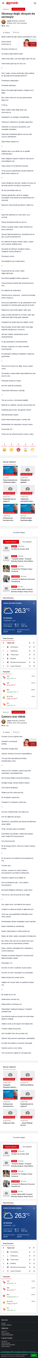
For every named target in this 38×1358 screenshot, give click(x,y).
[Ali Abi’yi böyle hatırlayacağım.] (27, 512)
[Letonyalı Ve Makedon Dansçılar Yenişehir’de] (19, 579)
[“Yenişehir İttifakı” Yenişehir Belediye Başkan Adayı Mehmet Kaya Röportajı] (19, 559)
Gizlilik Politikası (6, 1325)
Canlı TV (4, 1331)
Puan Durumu (5, 1346)
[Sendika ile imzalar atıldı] (19, 549)
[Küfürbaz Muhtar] (27, 1079)
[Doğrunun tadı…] (10, 1117)
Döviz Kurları (5, 1333)
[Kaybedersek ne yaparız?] (10, 493)
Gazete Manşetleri (7, 1335)
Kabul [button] (33, 1355)
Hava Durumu (5, 1343)
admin (9, 21)
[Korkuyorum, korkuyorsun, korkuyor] (10, 512)
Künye (3, 1323)
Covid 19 (4, 1341)
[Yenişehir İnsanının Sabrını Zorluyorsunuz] (10, 1079)
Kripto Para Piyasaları (8, 1344)
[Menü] (3, 3)
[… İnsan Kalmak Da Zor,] (27, 1117)
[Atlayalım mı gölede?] (27, 474)
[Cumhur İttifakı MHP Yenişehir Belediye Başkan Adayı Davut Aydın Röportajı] (19, 589)
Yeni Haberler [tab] (27, 542)
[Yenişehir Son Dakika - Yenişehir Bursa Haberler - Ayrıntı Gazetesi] (12, 3)
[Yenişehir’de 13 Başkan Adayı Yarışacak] (19, 569)
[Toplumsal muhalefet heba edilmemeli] (27, 493)
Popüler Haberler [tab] (11, 542)
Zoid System (31, 1352)
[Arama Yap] (35, 3)
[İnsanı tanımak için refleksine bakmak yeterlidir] (10, 474)
